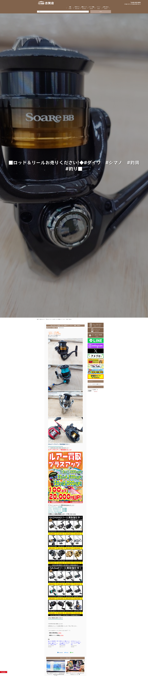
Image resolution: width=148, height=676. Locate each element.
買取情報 (53, 327)
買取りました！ (49, 327)
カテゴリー (90, 384)
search (100, 11)
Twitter (66, 652)
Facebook (60, 652)
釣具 (56, 327)
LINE (72, 652)
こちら (59, 632)
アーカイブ (90, 389)
